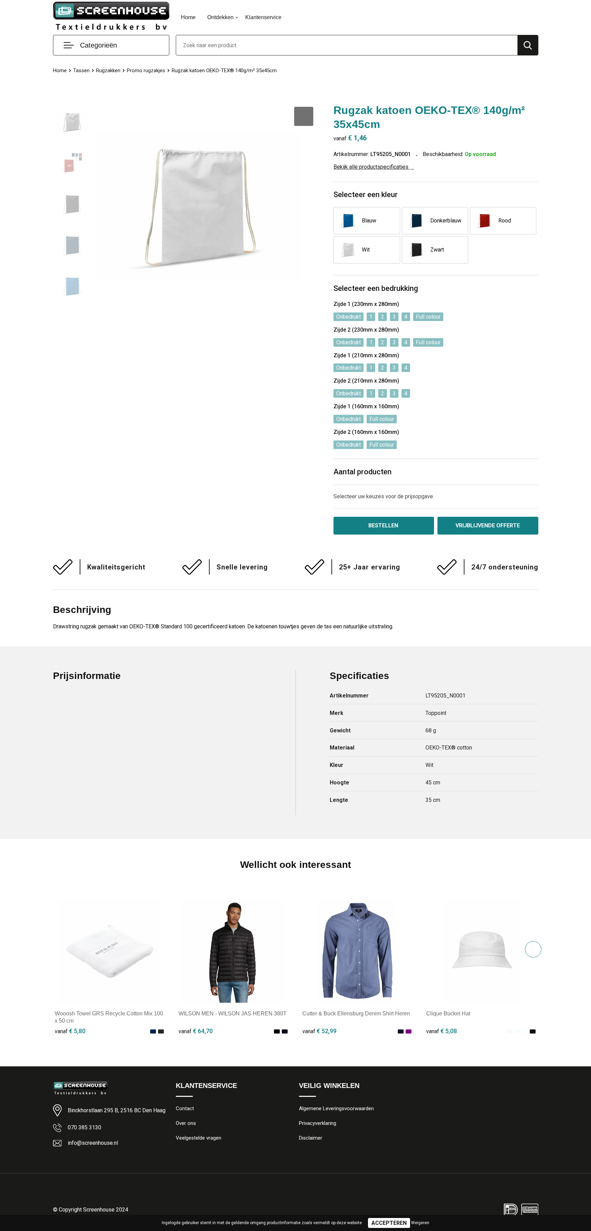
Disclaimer (310, 1138)
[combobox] (346, 45)
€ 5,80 (70, 1031)
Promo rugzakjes (146, 70)
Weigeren (420, 1222)
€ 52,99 (319, 1031)
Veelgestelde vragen (198, 1138)
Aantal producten (362, 471)
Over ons (186, 1123)
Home (188, 17)
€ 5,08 (441, 1031)
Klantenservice (263, 17)
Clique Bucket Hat (448, 1013)
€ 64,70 (196, 1031)
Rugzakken (108, 70)
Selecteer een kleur (365, 194)
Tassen (81, 70)
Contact (185, 1108)
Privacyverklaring (317, 1123)
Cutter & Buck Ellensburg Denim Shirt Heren (356, 1013)
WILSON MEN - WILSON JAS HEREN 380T (233, 1013)
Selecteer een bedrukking (375, 288)
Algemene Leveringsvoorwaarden (336, 1108)
